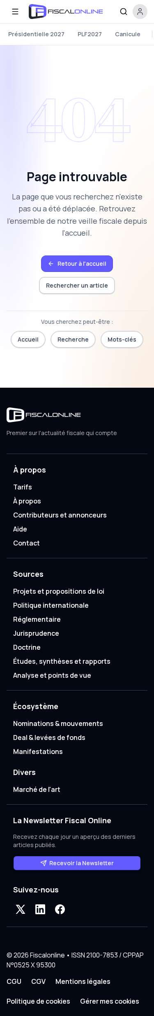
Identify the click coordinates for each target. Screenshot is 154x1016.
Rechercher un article (77, 285)
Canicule (127, 34)
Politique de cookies (38, 1001)
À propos (27, 501)
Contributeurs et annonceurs (60, 515)
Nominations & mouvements (58, 723)
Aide (20, 529)
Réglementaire (37, 619)
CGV (38, 981)
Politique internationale (51, 605)
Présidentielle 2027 (36, 34)
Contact (26, 543)
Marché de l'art (36, 789)
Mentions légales (82, 981)
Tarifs (22, 487)
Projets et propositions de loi (58, 591)
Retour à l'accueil (81, 263)
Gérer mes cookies (109, 1001)
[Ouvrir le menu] (15, 11)
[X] (20, 909)
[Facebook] (60, 909)
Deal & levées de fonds (49, 737)
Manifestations (38, 751)
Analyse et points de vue (52, 675)
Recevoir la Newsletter (81, 863)
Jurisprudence (36, 633)
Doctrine (27, 647)
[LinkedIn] (40, 909)
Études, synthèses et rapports (61, 661)
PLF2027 (90, 34)
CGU (14, 981)
